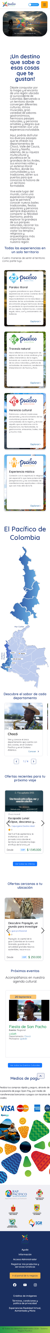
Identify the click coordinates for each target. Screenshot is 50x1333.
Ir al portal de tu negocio (25, 1275)
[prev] (8, 822)
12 (44, 858)
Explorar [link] (34, 321)
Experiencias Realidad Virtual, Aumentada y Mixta (25, 1309)
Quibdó (23, 1038)
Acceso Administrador (25, 1259)
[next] (44, 822)
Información (25, 1254)
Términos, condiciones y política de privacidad (25, 1302)
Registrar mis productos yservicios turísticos (25, 1265)
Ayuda (25, 1249)
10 (37, 858)
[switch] (33, 4)
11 (40, 858)
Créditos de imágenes (25, 1295)
